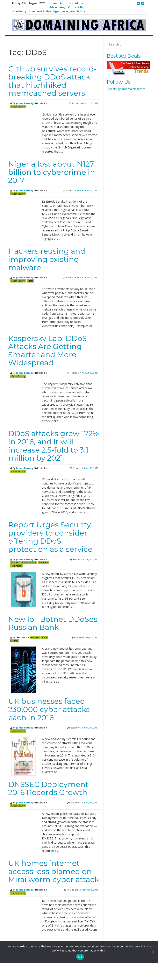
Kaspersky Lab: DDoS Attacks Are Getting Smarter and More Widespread (47, 350)
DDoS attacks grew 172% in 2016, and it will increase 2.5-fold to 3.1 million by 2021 (53, 445)
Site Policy (19, 11)
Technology (16, 565)
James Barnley (24, 103)
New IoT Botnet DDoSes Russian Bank (52, 623)
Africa (79, 3)
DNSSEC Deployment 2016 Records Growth (48, 788)
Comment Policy (40, 11)
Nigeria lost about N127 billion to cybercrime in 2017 (51, 172)
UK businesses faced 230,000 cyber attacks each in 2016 (49, 709)
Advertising (57, 7)
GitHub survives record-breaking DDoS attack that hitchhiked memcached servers (52, 81)
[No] (153, 952)
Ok (80, 956)
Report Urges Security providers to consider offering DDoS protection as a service (50, 537)
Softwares (43, 562)
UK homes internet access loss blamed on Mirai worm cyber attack (53, 871)
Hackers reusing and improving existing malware (46, 259)
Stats (30, 280)
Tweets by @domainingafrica (126, 89)
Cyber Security (18, 106)
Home (53, 3)
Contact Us (76, 7)
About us (66, 3)
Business (15, 562)
